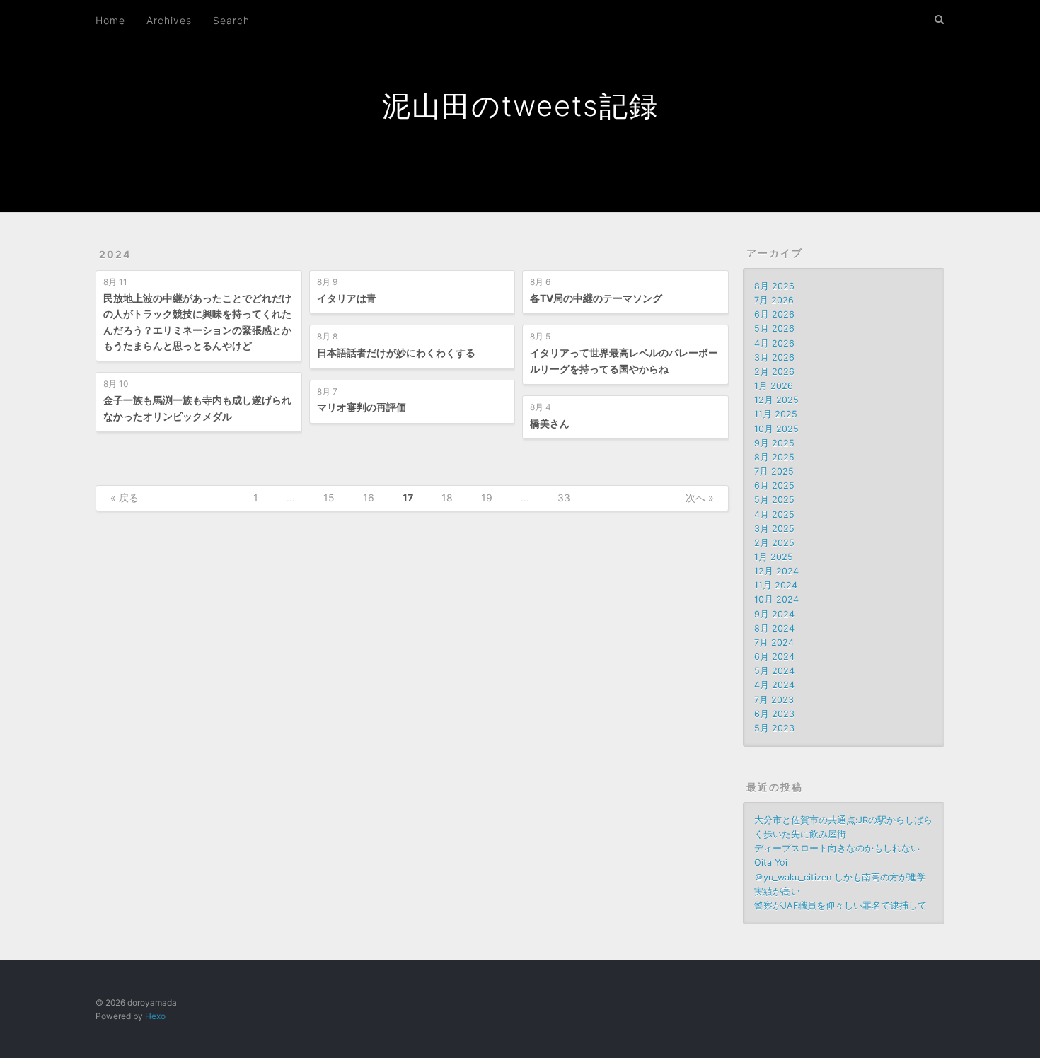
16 (368, 498)
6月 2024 (774, 656)
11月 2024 (775, 585)
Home (110, 20)
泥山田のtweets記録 (520, 105)
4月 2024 (774, 685)
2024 (115, 254)
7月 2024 (774, 642)
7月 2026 (774, 300)
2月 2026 (774, 371)
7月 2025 (774, 471)
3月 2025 (774, 528)
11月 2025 (775, 414)
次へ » (700, 498)
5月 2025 (774, 499)
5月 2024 (774, 670)
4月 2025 (774, 514)
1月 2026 (773, 385)
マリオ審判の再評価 (361, 407)
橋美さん (550, 423)
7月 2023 (774, 699)
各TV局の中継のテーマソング (596, 298)
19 (486, 498)
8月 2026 (774, 286)
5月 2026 (774, 328)
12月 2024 (776, 571)
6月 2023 (774, 714)
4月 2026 (774, 343)
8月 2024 (774, 628)
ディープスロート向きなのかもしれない (837, 848)
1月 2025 (773, 557)
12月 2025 (776, 400)
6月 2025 (774, 485)
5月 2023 (774, 728)
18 (447, 498)
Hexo (155, 1016)
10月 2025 (776, 429)
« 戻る (124, 498)
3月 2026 (774, 357)
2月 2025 (774, 542)
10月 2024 (776, 599)
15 (329, 498)
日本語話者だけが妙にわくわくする (396, 353)
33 (563, 498)
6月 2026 (774, 314)
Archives (169, 20)
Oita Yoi (770, 862)
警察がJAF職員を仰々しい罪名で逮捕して (840, 905)
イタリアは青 (346, 298)
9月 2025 (774, 443)
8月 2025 (774, 457)
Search (231, 20)
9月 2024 (774, 614)
